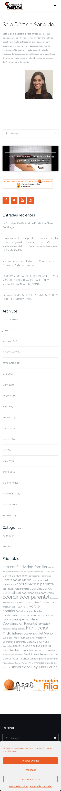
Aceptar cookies (30, 760)
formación (44, 623)
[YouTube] (22, 200)
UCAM (26, 662)
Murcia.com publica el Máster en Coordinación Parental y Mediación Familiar (28, 263)
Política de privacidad (41, 786)
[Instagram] (30, 200)
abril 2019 (8, 406)
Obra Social (33, 641)
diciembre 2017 (11, 482)
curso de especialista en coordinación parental (29, 602)
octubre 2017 (10, 504)
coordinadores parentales (38, 592)
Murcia (23, 637)
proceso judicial (38, 650)
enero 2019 (9, 428)
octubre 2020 (10, 319)
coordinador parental (26, 597)
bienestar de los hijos (21, 572)
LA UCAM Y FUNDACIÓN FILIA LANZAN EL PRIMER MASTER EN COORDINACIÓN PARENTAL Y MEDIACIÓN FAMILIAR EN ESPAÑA (30, 280)
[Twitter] (14, 200)
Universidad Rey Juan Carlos (33, 667)
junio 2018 (8, 461)
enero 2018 (9, 471)
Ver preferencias (31, 779)
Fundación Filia (26, 630)
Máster (31, 637)
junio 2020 (8, 330)
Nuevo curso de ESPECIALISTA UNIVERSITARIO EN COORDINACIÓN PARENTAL (30, 297)
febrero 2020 (10, 341)
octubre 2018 (10, 439)
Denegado (30, 769)
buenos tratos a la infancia (42, 572)
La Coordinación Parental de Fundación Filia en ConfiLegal (28, 225)
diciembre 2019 (11, 352)
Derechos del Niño (17, 607)
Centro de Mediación (15, 575)
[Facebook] (6, 200)
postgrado (25, 650)
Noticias (7, 546)
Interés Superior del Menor (33, 633)
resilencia (19, 655)
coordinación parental (36, 584)
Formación (8, 535)
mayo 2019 (9, 395)
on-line (45, 641)
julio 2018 (8, 450)
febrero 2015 (9, 515)
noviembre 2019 (11, 363)
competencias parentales (40, 576)
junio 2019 (8, 384)
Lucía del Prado (11, 637)
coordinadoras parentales (16, 588)
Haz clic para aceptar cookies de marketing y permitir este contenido (30, 158)
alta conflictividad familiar (25, 567)
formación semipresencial (14, 629)
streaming (52, 658)
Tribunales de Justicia (12, 663)
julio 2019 (8, 373)
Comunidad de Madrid (17, 580)
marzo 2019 (9, 417)
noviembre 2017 (11, 493)
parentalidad (8, 646)
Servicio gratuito (38, 658)
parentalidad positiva (27, 645)
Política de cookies (18, 786)
